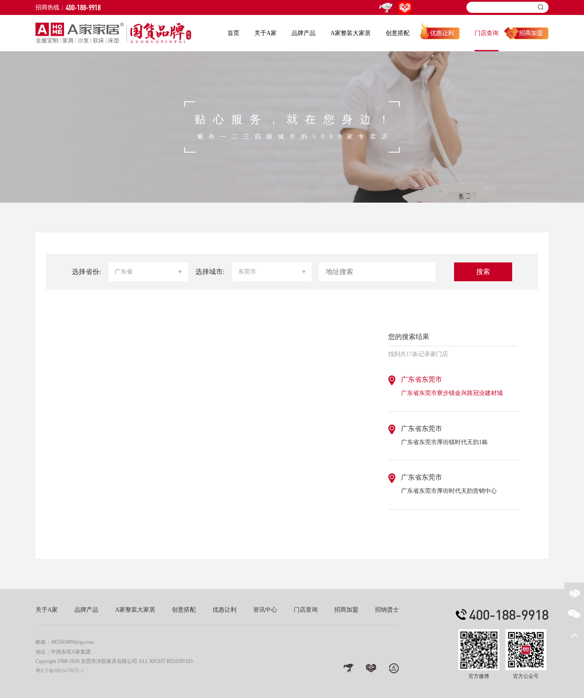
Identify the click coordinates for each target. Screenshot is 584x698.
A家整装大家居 (350, 33)
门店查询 (486, 33)
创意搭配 (398, 33)
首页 (233, 33)
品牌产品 (304, 33)
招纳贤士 (387, 610)
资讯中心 (265, 610)
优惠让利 (442, 33)
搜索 (483, 271)
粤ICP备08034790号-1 (59, 671)
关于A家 (265, 33)
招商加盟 (531, 33)
